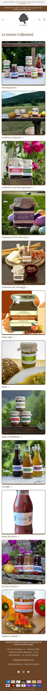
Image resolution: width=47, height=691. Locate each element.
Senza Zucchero (9, 536)
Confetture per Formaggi (13, 287)
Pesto (4, 387)
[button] (2, 19)
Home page (7, 337)
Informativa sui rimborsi (31, 664)
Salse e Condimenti (11, 437)
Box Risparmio (9, 87)
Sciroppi (6, 486)
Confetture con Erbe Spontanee (16, 187)
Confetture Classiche (11, 137)
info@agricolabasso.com (23, 660)
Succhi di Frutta (9, 586)
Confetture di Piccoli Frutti (15, 237)
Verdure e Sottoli (10, 636)
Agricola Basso (20, 689)
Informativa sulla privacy (15, 664)
